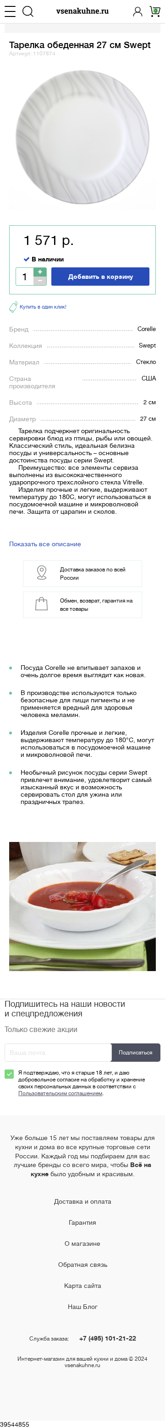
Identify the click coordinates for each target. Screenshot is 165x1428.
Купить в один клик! (43, 307)
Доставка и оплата (82, 1201)
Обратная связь (82, 1264)
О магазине (82, 1243)
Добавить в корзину (100, 276)
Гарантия (82, 1222)
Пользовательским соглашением (60, 1093)
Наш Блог (83, 1306)
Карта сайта (82, 1285)
